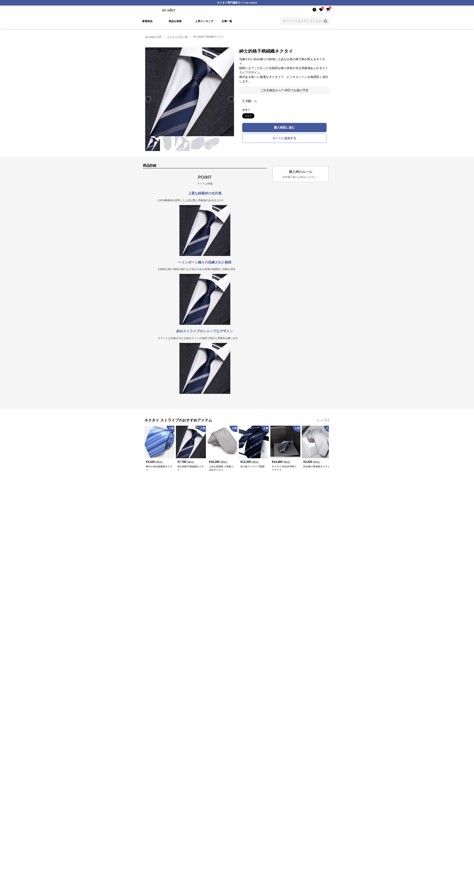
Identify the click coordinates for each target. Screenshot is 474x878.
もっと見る (323, 420)
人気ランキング (204, 21)
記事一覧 (227, 21)
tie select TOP (153, 36)
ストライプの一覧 (177, 36)
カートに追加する (284, 138)
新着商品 (147, 21)
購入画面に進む (284, 127)
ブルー (248, 115)
